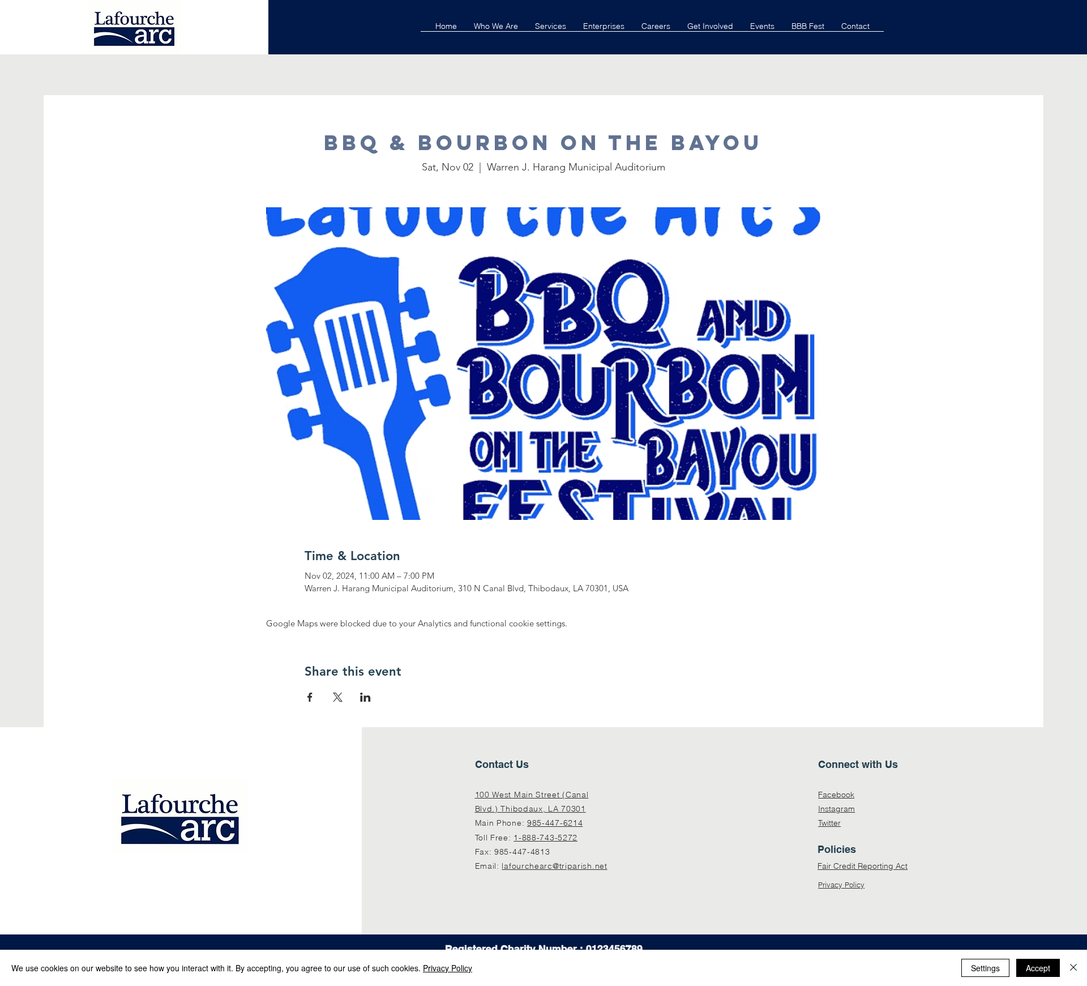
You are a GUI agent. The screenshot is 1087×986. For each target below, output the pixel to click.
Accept (1038, 968)
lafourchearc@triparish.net (554, 866)
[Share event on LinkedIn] (365, 697)
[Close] (1073, 968)
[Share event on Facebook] (310, 697)
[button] (551, 30)
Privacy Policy (841, 884)
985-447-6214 (555, 823)
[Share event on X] (337, 697)
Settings (985, 968)
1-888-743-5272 (545, 838)
